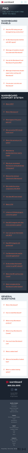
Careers (14, 443)
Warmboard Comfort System (14, 417)
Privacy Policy (4, 448)
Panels (14, 418)
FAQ (14, 432)
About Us (14, 441)
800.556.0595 (22, 1)
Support (14, 425)
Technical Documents (14, 427)
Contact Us (14, 438)
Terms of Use (10, 448)
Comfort (16, 411)
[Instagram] (12, 389)
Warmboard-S (14, 420)
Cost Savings (14, 406)
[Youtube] (16, 389)
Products (14, 415)
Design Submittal (14, 439)
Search (14, 434)
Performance (14, 404)
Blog (14, 445)
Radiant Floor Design (14, 408)
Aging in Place (14, 410)
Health (11, 411)
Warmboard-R (14, 422)
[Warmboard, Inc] (7, 2)
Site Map (15, 448)
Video (14, 431)
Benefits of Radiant (14, 403)
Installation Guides (14, 429)
